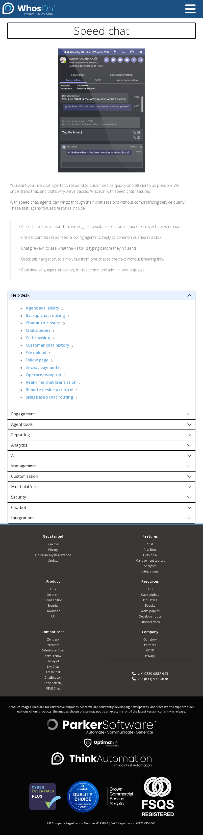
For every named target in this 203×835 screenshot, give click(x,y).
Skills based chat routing (49, 397)
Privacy (150, 656)
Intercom (53, 645)
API (53, 616)
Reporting (20, 434)
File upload (36, 352)
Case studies (150, 595)
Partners (150, 645)
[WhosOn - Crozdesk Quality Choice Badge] (82, 799)
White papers (150, 611)
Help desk (20, 295)
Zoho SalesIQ (53, 683)
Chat (150, 544)
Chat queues (38, 330)
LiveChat (53, 667)
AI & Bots (150, 550)
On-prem (53, 595)
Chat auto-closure (43, 323)
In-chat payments (43, 367)
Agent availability (42, 308)
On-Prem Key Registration (53, 555)
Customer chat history (47, 345)
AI (13, 455)
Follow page (37, 360)
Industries (150, 600)
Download (53, 611)
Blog (150, 589)
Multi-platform (25, 486)
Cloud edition (53, 600)
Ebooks (150, 605)
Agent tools (22, 424)
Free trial (53, 544)
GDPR (150, 650)
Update (53, 560)
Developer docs (150, 616)
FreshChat (53, 672)
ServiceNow (53, 656)
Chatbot (18, 507)
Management (23, 466)
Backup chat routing (45, 315)
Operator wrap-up (43, 375)
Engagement (23, 414)
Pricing (53, 550)
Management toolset (150, 560)
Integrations (22, 518)
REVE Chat (53, 688)
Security (18, 497)
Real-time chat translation (51, 382)
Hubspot (53, 661)
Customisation (24, 476)
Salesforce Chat (53, 650)
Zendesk (53, 639)
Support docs (150, 622)
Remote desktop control (49, 389)
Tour (53, 589)
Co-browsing (38, 337)
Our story (150, 639)
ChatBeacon (53, 677)
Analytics (19, 445)
